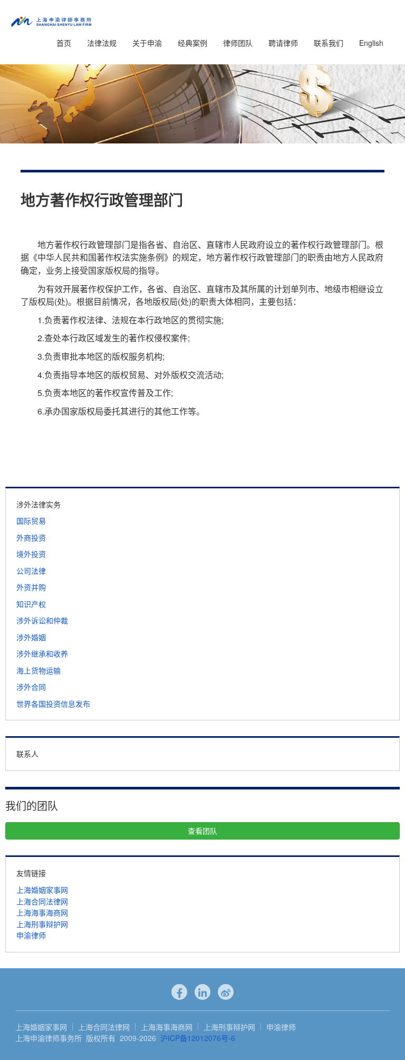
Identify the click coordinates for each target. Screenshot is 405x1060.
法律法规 (102, 42)
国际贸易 (31, 520)
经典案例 (192, 42)
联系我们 (328, 42)
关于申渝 (147, 42)
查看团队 (202, 830)
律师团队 (238, 42)
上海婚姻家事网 (42, 889)
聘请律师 (283, 42)
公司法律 (31, 570)
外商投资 (31, 537)
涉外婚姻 (31, 637)
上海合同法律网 (42, 901)
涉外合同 (31, 686)
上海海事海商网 (42, 912)
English (371, 42)
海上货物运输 (38, 670)
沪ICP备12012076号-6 (197, 1038)
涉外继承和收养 (42, 653)
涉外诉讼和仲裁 (42, 620)
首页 (63, 42)
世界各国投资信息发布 (53, 703)
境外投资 (31, 553)
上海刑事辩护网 (42, 924)
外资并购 (31, 587)
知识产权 (31, 604)
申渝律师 (31, 935)
